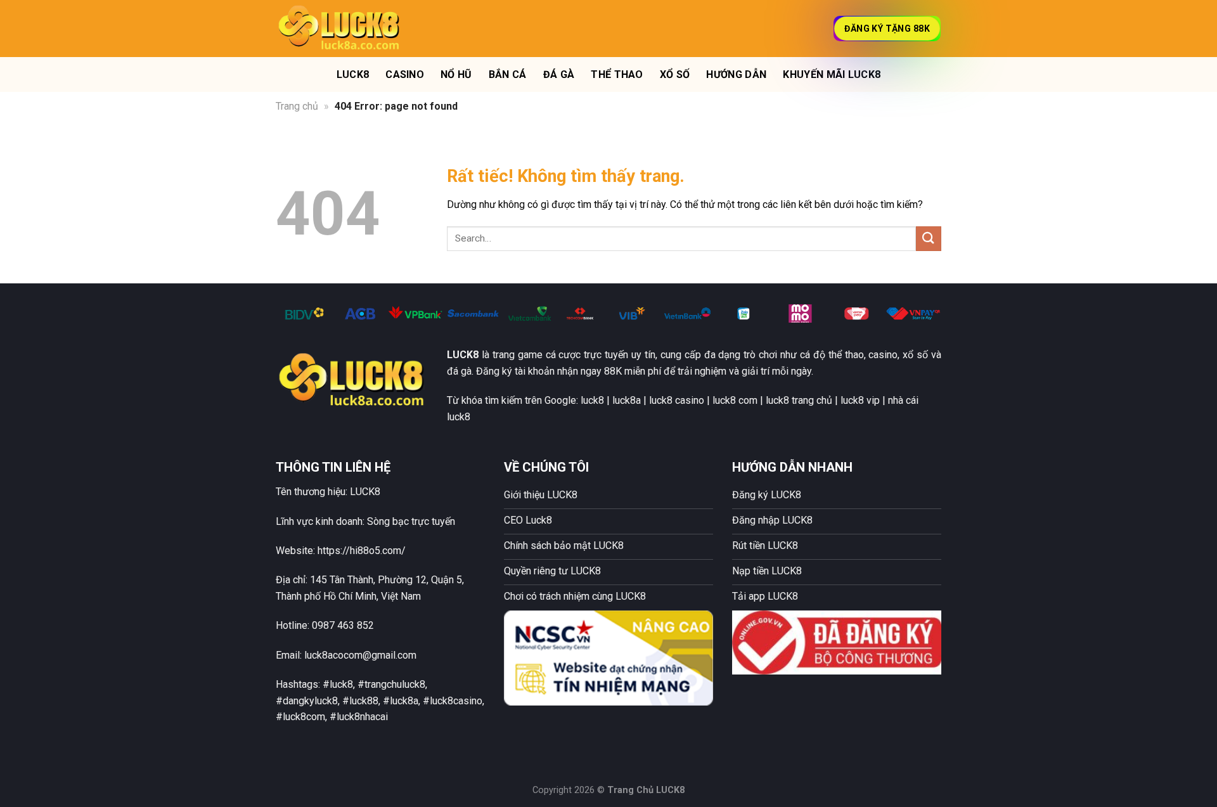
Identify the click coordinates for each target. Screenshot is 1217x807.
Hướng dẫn (736, 74)
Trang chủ (297, 106)
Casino (404, 74)
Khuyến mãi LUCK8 (831, 74)
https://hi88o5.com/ (362, 551)
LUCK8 (353, 74)
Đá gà (559, 74)
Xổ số (675, 74)
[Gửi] (928, 238)
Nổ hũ (456, 74)
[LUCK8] (339, 28)
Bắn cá (508, 74)
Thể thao (617, 74)
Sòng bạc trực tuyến (411, 521)
